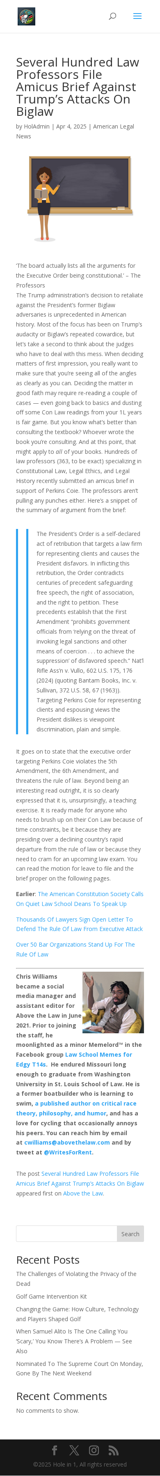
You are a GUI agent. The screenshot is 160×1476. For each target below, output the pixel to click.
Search (130, 1234)
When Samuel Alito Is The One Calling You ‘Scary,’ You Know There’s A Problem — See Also (74, 1341)
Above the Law (83, 1193)
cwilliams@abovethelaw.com (67, 1142)
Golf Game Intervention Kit (51, 1296)
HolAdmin (37, 126)
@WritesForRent (68, 1152)
